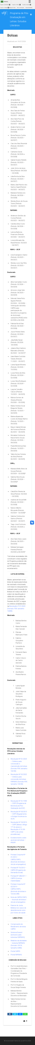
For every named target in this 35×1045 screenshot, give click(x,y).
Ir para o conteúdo (5, 4)
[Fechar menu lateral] (30, 14)
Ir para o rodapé (4, 7)
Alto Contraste (20, 7)
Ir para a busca (26, 4)
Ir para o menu (16, 4)
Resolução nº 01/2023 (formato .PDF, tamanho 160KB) (16, 608)
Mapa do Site (12, 7)
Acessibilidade (28, 7)
